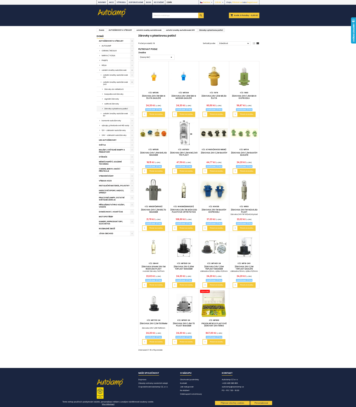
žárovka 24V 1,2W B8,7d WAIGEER (153, 210)
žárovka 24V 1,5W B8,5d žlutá (214, 97)
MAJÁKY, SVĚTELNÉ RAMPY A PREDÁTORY (112, 150)
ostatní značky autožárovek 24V (115, 83)
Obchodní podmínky (189, 379)
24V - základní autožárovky (114, 135)
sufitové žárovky (111, 103)
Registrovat (252, 2)
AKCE (111, 2)
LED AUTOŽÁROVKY (107, 140)
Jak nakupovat (186, 386)
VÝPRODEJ (121, 2)
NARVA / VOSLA (108, 55)
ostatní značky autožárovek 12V (115, 76)
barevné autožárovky (111, 120)
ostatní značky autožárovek (114, 70)
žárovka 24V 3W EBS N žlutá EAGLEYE (153, 97)
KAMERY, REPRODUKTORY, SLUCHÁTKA (111, 222)
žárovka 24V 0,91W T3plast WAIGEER (184, 267)
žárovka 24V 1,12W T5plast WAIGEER (214, 267)
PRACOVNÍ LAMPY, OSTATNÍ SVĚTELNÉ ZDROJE (111, 198)
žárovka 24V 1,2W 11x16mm (153, 323)
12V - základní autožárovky (114, 130)
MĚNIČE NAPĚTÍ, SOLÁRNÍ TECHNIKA (110, 162)
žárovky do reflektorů (113, 89)
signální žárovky (111, 99)
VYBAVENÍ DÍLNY (106, 176)
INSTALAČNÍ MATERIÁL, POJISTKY (114, 185)
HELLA (104, 65)
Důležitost (234, 43)
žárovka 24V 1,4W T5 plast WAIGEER (184, 324)
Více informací (108, 404)
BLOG (148, 2)
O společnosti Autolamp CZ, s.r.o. (153, 386)
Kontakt (183, 383)
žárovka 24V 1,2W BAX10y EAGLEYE (244, 153)
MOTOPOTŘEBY (106, 216)
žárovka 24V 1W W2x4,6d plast (244, 210)
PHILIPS (105, 60)
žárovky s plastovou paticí (116, 108)
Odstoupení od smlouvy (191, 394)
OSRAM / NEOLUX (109, 50)
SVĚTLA (102, 145)
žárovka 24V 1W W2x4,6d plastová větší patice (183, 210)
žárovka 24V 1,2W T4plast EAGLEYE (244, 267)
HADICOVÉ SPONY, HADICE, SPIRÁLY (111, 191)
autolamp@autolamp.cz (233, 386)
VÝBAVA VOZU (105, 180)
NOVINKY (102, 2)
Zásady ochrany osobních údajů (153, 383)
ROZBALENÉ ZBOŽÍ (107, 228)
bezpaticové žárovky (113, 94)
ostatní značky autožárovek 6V (115, 114)
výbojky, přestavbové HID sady (115, 125)
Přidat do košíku (156, 114)
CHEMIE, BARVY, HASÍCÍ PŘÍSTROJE (109, 169)
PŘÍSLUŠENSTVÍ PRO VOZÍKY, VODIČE (112, 205)
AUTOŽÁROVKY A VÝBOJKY (111, 41)
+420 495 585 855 (230, 383)
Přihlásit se (237, 2)
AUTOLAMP (106, 45)
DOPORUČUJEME (136, 2)
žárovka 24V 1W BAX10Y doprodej (214, 210)
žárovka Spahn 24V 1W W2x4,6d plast (154, 267)
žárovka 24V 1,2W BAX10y (214, 152)
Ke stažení (159, 2)
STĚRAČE (103, 157)
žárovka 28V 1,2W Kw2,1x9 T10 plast (183, 153)
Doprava (142, 379)
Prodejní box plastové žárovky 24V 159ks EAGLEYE (214, 325)
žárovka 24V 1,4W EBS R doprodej (244, 97)
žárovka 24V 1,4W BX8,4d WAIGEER (153, 153)
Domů (100, 36)
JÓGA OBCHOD (106, 233)
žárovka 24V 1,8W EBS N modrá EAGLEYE (183, 97)
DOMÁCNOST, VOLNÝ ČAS (111, 211)
